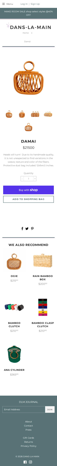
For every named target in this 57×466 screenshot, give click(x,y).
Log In (24, 4)
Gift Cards (28, 437)
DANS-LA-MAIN (31, 456)
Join (50, 409)
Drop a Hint (28, 216)
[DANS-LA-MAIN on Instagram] (30, 462)
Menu (9, 4)
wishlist (28, 208)
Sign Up (35, 4)
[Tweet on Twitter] (26, 229)
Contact (28, 425)
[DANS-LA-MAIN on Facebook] (25, 462)
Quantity (28, 173)
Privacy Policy (28, 446)
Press (28, 429)
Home (26, 33)
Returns (28, 441)
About (28, 421)
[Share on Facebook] (22, 229)
